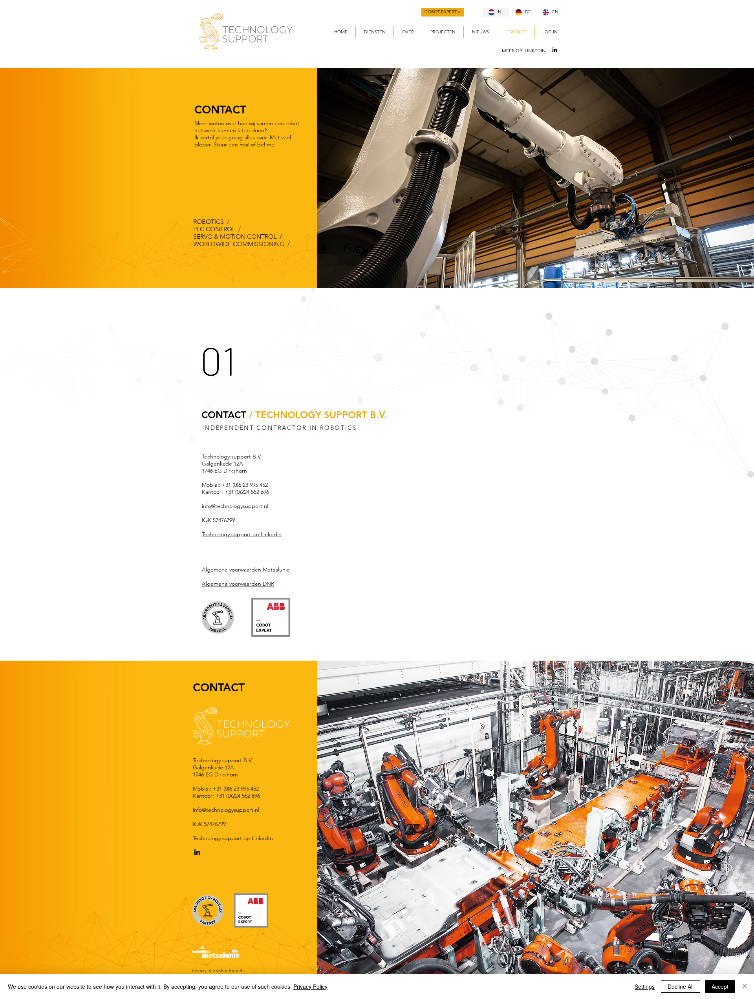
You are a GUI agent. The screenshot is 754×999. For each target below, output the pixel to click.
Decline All (681, 986)
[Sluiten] (744, 986)
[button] (374, 32)
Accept (720, 986)
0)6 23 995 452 (251, 484)
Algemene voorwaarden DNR (238, 583)
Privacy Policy (310, 986)
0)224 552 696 (253, 491)
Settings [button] (645, 986)
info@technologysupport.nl (235, 506)
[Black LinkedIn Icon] (554, 49)
